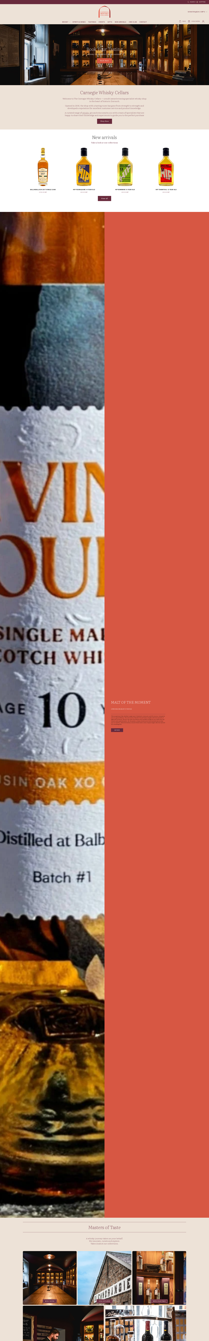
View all (104, 199)
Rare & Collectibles (159, 1301)
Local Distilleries (104, 1301)
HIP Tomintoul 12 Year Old (166, 189)
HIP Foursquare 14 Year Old (84, 189)
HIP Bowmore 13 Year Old (125, 189)
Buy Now (117, 730)
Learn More (104, 61)
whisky (85, 112)
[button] (66, 22)
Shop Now (104, 121)
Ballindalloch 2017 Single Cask (43, 189)
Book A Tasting (49, 1301)
